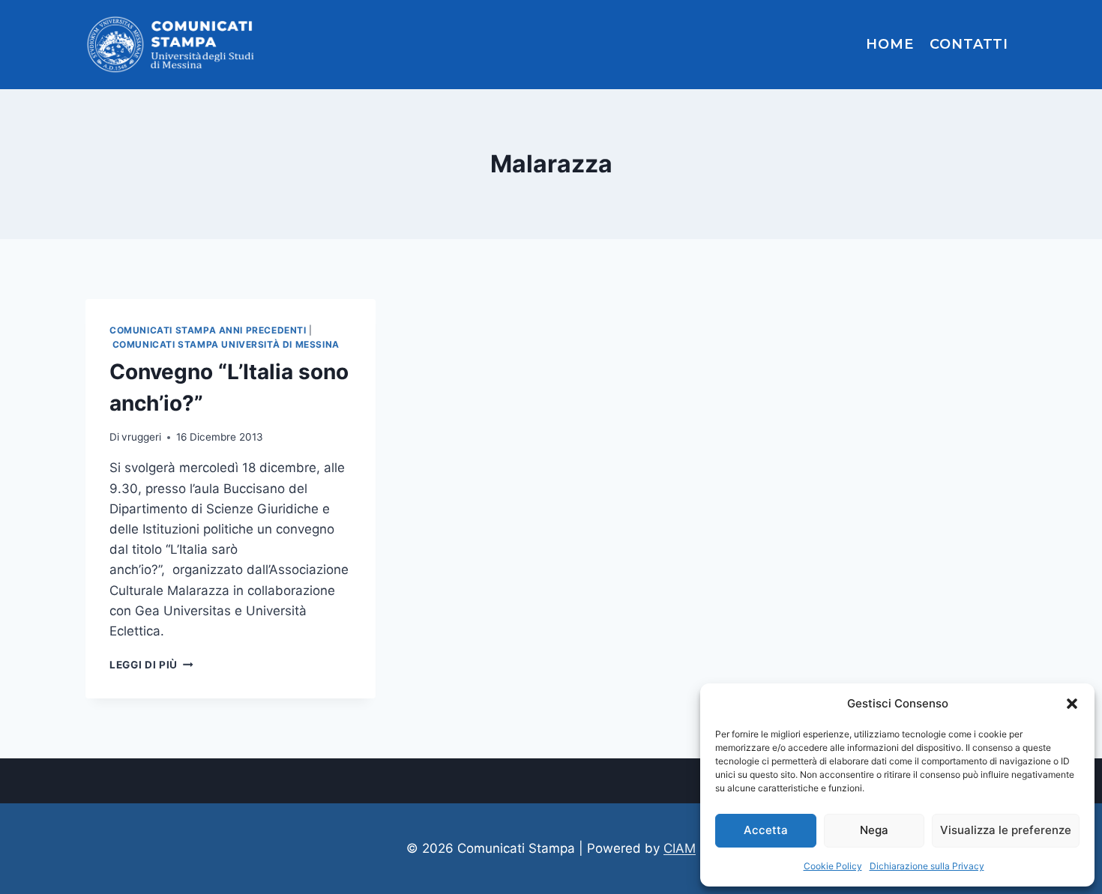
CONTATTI (969, 44)
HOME (890, 44)
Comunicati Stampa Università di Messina (226, 344)
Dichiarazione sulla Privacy (927, 866)
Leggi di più (151, 665)
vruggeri (141, 437)
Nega (874, 830)
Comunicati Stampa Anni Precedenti (208, 330)
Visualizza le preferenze (1005, 830)
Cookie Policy (833, 866)
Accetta (766, 830)
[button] (1072, 703)
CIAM (679, 848)
